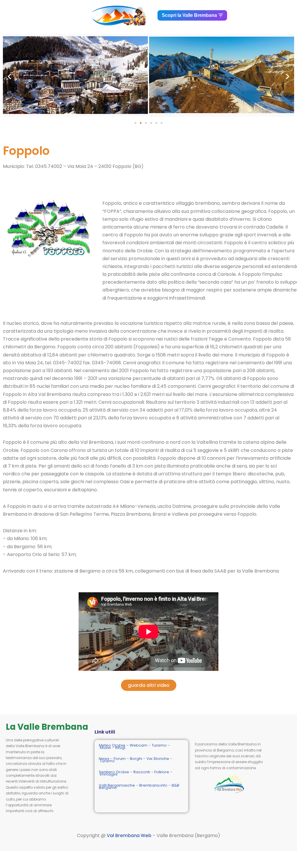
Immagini (108, 774)
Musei (105, 747)
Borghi (136, 758)
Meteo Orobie (112, 745)
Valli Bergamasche (117, 785)
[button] (9, 76)
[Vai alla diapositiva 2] (141, 123)
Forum (120, 758)
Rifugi (120, 747)
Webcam (138, 745)
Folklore (161, 772)
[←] (120, 15)
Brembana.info (153, 785)
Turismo (159, 745)
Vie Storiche (157, 758)
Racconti (141, 772)
